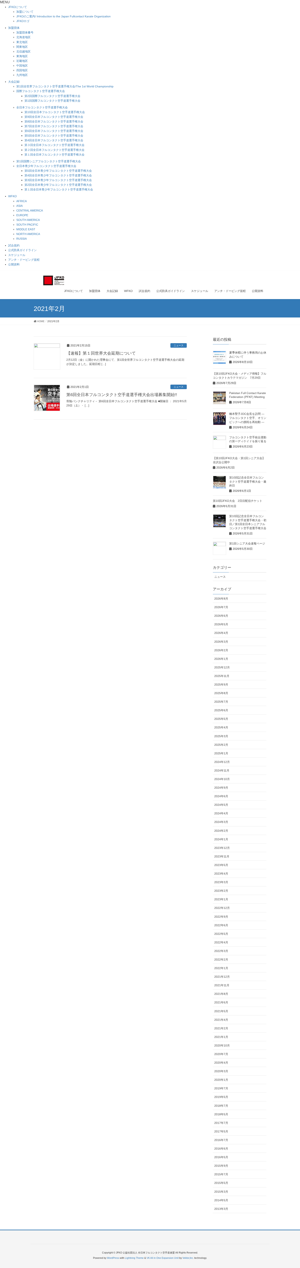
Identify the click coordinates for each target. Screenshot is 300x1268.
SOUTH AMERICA (28, 220)
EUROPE (22, 215)
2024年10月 (222, 779)
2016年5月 (221, 1157)
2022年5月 (221, 933)
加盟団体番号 (24, 32)
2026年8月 (221, 598)
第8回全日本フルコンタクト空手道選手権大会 (53, 121)
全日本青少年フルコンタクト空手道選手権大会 (46, 166)
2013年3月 (221, 1208)
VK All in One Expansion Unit (163, 1258)
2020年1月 (221, 1079)
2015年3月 (221, 1191)
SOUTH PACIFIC (27, 224)
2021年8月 (221, 993)
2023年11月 (221, 856)
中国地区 (22, 65)
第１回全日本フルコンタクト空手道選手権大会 (54, 154)
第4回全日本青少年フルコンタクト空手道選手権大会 (58, 175)
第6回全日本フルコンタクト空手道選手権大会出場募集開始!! (121, 394)
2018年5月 (221, 1114)
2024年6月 (221, 796)
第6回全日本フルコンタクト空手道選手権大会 (53, 130)
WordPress (113, 1258)
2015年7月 (221, 1174)
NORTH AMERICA (28, 234)
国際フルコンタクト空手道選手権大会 (40, 91)
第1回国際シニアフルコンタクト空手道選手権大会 (48, 161)
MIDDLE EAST (25, 229)
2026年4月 (221, 633)
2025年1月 (221, 753)
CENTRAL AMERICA (29, 210)
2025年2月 (221, 744)
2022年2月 (221, 959)
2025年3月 (221, 736)
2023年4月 (221, 873)
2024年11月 (221, 770)
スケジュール (16, 255)
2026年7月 (221, 607)
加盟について (24, 11)
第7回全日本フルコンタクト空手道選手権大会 (53, 126)
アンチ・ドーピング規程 (24, 259)
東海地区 (22, 56)
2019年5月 (221, 1097)
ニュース (178, 345)
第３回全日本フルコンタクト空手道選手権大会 (54, 145)
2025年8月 (221, 693)
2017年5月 (221, 1131)
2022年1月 (221, 968)
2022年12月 (222, 908)
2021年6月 (221, 1002)
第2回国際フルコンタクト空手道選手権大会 (52, 96)
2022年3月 (221, 951)
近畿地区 (22, 60)
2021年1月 (221, 1037)
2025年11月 (221, 676)
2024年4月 (221, 813)
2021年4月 (221, 1019)
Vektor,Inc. (188, 1258)
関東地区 (22, 46)
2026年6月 (221, 615)
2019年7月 (221, 1088)
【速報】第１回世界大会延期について (101, 353)
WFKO (12, 196)
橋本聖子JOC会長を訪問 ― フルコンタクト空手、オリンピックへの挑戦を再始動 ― (247, 417)
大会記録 (14, 81)
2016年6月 (221, 1148)
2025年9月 (221, 684)
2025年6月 (221, 710)
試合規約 (14, 245)
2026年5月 (221, 624)
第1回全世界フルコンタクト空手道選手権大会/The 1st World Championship (64, 86)
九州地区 (22, 75)
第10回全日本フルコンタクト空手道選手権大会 (54, 112)
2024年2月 (221, 830)
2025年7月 (221, 701)
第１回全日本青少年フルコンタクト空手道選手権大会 (58, 189)
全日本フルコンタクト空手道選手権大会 (42, 107)
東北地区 (22, 42)
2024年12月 (222, 762)
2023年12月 (222, 847)
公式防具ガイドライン (22, 250)
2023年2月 (221, 890)
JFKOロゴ (22, 21)
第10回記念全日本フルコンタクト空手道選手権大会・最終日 (247, 481)
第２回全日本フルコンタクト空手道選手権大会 (54, 149)
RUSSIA (21, 238)
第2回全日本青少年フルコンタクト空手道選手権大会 (58, 184)
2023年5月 (221, 865)
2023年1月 (221, 899)
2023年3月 (221, 882)
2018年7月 (221, 1105)
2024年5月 (221, 804)
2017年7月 (221, 1122)
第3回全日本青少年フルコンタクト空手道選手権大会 (58, 180)
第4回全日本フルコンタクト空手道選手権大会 (53, 140)
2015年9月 (221, 1165)
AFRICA (21, 201)
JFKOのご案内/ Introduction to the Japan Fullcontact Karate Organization (63, 16)
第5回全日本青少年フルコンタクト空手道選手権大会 (58, 170)
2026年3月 (221, 641)
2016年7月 (221, 1140)
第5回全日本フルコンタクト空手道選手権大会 (53, 135)
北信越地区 (23, 51)
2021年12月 (222, 976)
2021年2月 (221, 1028)
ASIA (19, 205)
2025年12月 (222, 667)
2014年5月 (221, 1200)
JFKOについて (17, 7)
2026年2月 (221, 650)
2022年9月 (221, 916)
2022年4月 (221, 942)
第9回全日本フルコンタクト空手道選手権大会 (53, 116)
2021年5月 (221, 1011)
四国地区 (22, 70)
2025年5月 (221, 718)
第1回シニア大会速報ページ (247, 543)
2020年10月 (222, 1045)
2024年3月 (221, 822)
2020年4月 (221, 1062)
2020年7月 (221, 1054)
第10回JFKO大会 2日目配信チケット (237, 500)
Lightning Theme (134, 1258)
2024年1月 (221, 839)
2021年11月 (221, 985)
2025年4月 (221, 727)
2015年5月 (221, 1183)
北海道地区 (23, 37)
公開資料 (14, 264)
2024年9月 (221, 787)
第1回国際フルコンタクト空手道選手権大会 (52, 100)
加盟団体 (14, 27)
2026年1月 (221, 658)
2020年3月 (221, 1071)
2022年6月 (221, 925)
